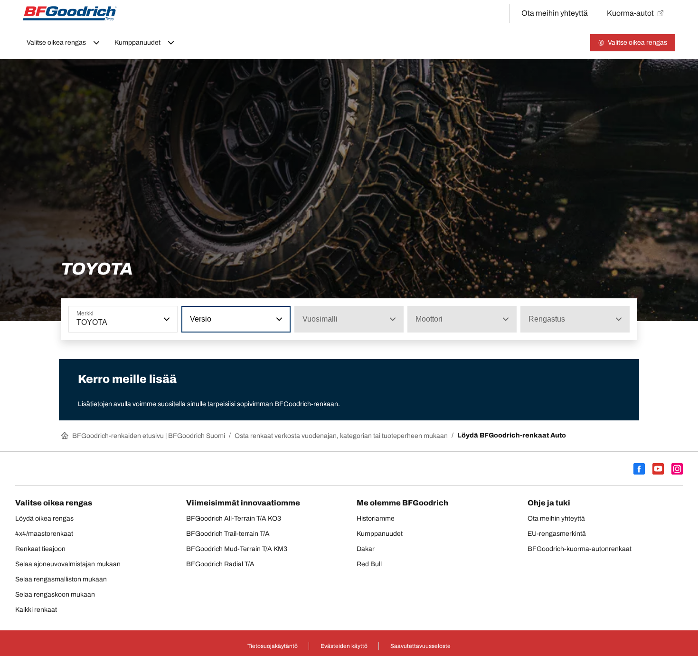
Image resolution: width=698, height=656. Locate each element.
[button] (166, 319)
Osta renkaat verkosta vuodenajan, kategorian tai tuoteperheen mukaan (341, 435)
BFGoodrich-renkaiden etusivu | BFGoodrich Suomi (148, 435)
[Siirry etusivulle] (70, 13)
